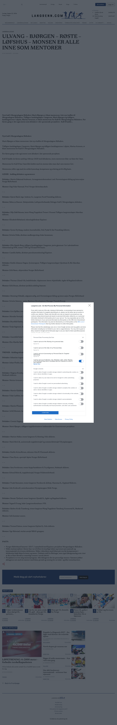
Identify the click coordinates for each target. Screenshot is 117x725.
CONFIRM (45, 412)
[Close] (90, 306)
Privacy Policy (69, 419)
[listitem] (58, 337)
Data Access (58, 419)
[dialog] (58, 362)
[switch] (81, 341)
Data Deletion (48, 419)
